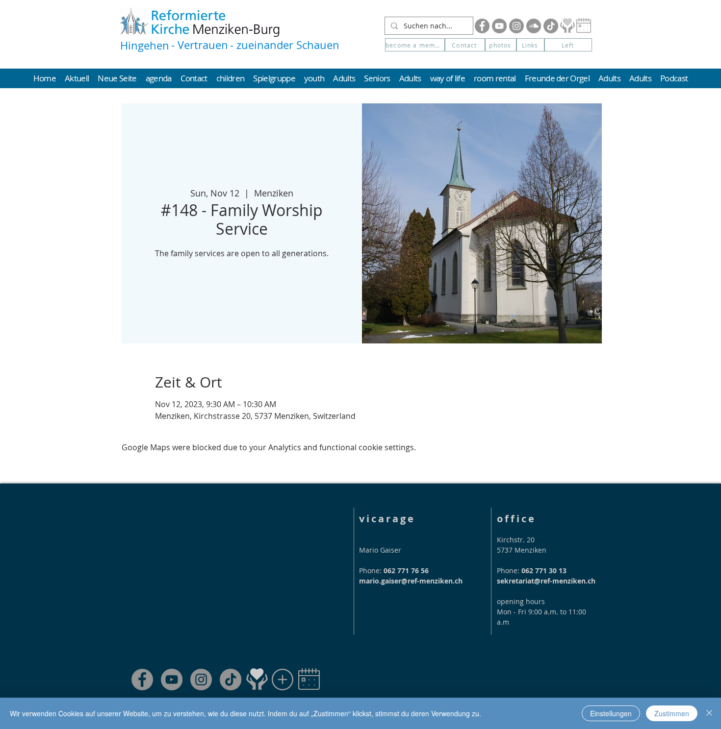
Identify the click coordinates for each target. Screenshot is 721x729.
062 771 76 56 (406, 570)
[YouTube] (499, 26)
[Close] (709, 713)
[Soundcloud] (533, 26)
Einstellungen (611, 713)
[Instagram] (516, 26)
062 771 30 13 (543, 570)
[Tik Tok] (550, 26)
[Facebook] (482, 26)
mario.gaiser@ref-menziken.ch (411, 580)
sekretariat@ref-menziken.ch (546, 580)
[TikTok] (230, 679)
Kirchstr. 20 (516, 539)
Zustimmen (671, 713)
